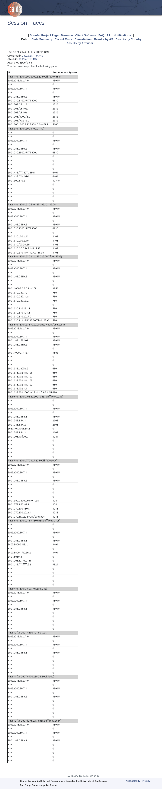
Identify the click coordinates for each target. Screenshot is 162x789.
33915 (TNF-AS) (28, 59)
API (108, 35)
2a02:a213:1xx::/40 (32, 55)
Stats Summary (41, 39)
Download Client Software (78, 35)
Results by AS (103, 39)
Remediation (83, 39)
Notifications (122, 35)
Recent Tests (63, 39)
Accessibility (133, 780)
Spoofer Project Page (44, 35)
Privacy (146, 780)
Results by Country (128, 39)
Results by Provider (79, 43)
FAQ (101, 35)
